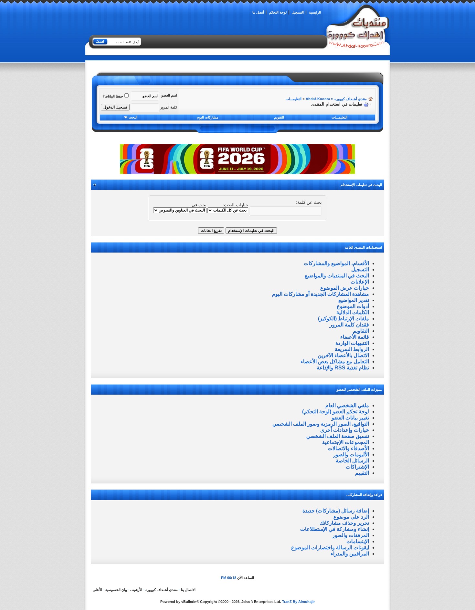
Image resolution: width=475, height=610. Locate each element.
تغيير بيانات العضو (350, 417)
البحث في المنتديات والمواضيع (337, 275)
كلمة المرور (168, 107)
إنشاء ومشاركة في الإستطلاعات (334, 529)
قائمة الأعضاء (354, 337)
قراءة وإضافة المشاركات (364, 495)
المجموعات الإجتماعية (345, 442)
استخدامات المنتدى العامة (363, 247)
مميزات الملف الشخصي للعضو (359, 389)
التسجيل (298, 12)
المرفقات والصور (350, 535)
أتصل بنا (258, 12)
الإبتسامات (357, 541)
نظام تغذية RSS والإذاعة (343, 367)
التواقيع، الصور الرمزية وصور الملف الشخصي (320, 424)
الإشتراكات (357, 467)
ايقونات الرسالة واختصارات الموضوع (330, 547)
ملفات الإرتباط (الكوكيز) (343, 318)
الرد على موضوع (351, 517)
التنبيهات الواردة (352, 343)
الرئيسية (315, 12)
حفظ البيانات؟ (113, 96)
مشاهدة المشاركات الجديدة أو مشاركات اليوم (320, 294)
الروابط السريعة (352, 349)
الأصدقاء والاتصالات (348, 448)
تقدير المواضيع (353, 300)
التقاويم (361, 331)
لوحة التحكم (278, 12)
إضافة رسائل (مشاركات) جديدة (335, 510)
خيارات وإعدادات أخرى (344, 430)
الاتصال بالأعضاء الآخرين (343, 355)
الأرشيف (136, 590)
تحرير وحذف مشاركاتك (344, 523)
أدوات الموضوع (353, 306)
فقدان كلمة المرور (349, 324)
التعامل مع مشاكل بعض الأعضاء (335, 361)
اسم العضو (169, 95)
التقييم (362, 473)
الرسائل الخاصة (352, 460)
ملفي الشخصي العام (347, 405)
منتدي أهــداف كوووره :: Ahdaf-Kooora (336, 99)
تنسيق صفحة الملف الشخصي (337, 436)
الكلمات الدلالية (352, 312)
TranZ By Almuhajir (298, 602)
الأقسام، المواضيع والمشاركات (336, 263)
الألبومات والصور (351, 454)
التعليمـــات (293, 99)
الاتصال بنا (188, 590)
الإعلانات (360, 281)
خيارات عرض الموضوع (344, 288)
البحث (133, 117)
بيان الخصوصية (116, 590)
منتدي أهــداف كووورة (161, 590)
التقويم (279, 117)
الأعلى (97, 590)
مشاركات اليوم (207, 117)
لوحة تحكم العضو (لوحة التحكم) (335, 411)
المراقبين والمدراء (350, 553)
